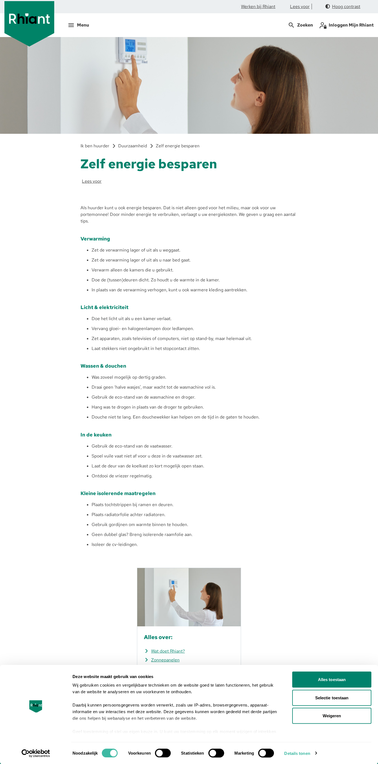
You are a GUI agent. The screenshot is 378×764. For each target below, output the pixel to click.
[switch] (163, 753)
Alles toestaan (332, 679)
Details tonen (297, 753)
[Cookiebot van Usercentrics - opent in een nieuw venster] (36, 753)
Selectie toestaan (332, 697)
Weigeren (332, 715)
